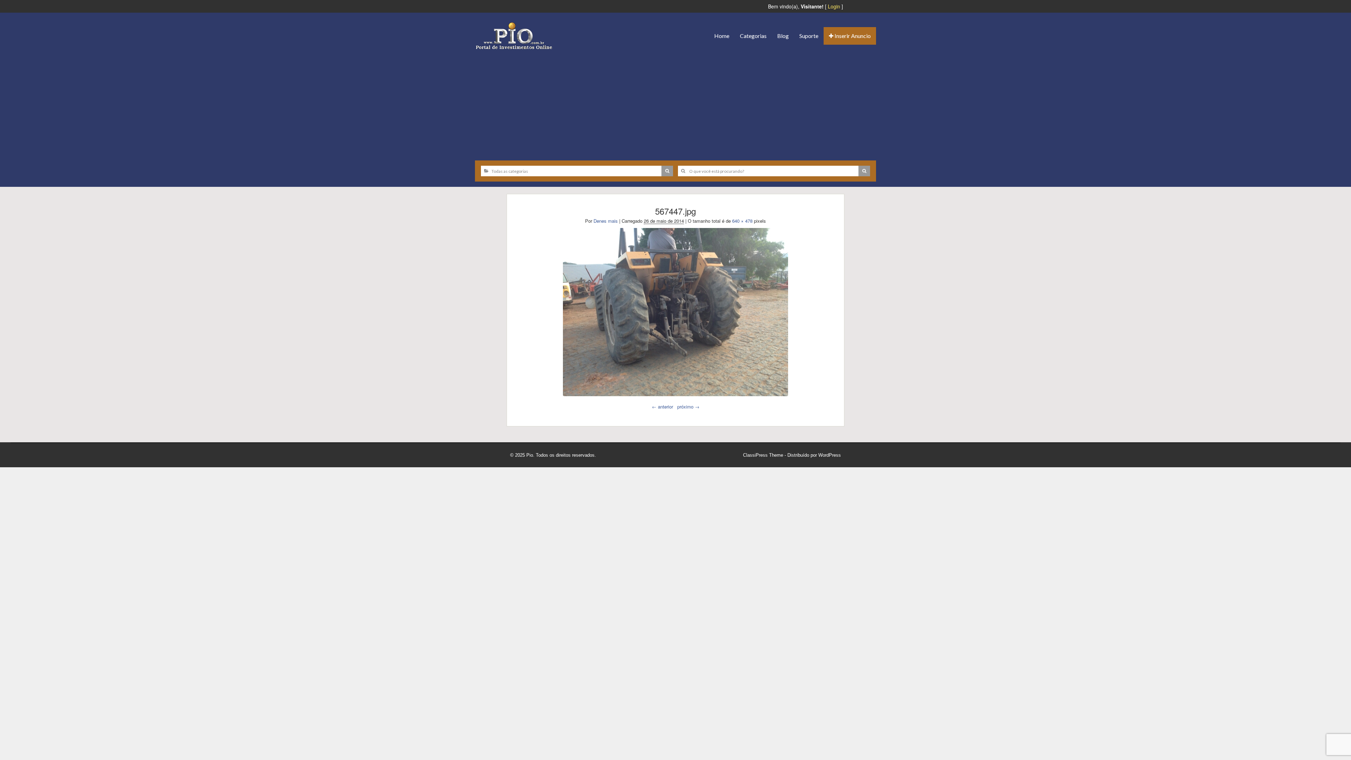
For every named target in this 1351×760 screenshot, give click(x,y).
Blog (783, 35)
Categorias (753, 35)
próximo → (688, 406)
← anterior (662, 406)
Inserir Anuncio (852, 35)
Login (834, 6)
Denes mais (606, 220)
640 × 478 (742, 220)
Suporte (808, 35)
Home (721, 35)
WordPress (829, 455)
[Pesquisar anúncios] (667, 171)
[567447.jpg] (675, 312)
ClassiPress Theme (763, 455)
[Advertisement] (675, 102)
